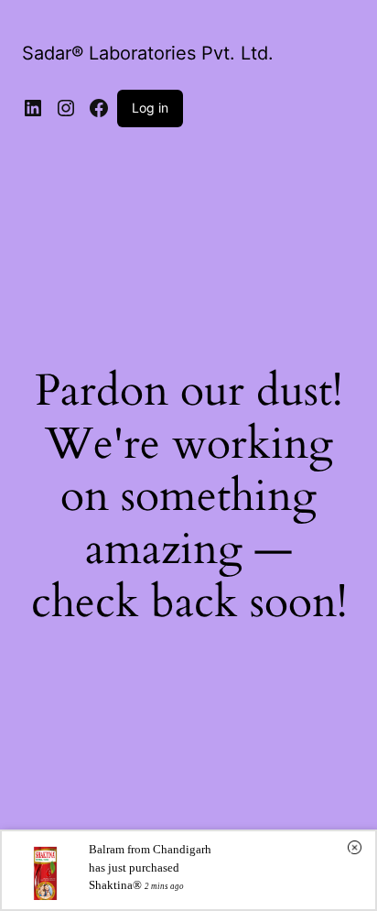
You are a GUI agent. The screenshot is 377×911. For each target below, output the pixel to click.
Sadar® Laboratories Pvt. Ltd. (148, 53)
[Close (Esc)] (316, 20)
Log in (150, 107)
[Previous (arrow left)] (32, 456)
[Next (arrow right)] (345, 456)
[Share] (276, 20)
